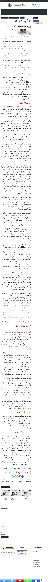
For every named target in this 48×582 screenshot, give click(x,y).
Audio (7, 10)
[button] (45, 10)
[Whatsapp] (17, 476)
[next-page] (3, 503)
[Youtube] (6, 1)
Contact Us (20, 0)
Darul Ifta (13, 10)
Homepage (3, 10)
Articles (14, 16)
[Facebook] (4, 1)
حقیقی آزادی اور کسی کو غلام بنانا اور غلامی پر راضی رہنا (15, 498)
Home (2, 16)
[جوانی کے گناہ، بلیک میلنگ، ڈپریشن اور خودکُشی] (26, 492)
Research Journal (36, 566)
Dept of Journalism (31, 10)
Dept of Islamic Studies (21, 10)
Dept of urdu (39, 10)
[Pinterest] (20, 476)
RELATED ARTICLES (5, 486)
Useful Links (45, 0)
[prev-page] (1, 503)
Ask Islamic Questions (38, 0)
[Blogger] (2, 1)
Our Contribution (31, 0)
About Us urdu (25, 0)
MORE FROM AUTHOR (15, 486)
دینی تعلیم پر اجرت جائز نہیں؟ (25, 481)
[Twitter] (13, 476)
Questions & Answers (37, 564)
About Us (35, 551)
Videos (2, 13)
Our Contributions (36, 562)
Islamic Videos (36, 560)
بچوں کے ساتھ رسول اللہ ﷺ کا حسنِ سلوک (7, 482)
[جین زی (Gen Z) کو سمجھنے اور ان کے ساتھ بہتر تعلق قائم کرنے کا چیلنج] (5, 492)
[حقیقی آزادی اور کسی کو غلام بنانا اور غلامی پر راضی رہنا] (16, 492)
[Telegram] (15, 476)
